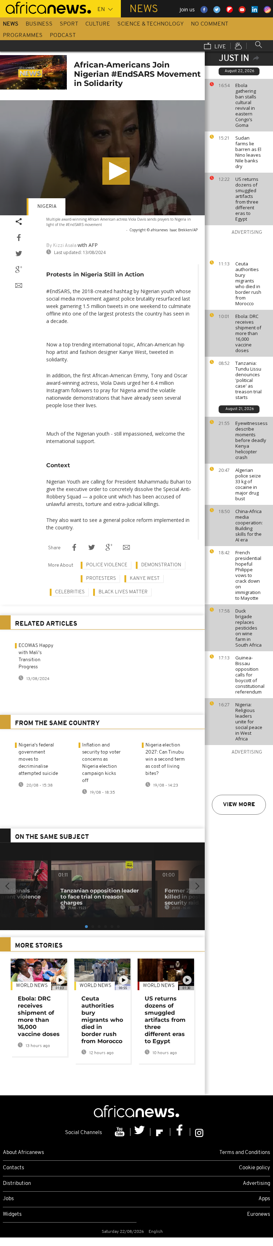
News (10, 24)
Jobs (8, 1199)
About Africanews (23, 1152)
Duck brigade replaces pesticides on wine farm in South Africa (248, 628)
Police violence (106, 565)
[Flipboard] (160, 1132)
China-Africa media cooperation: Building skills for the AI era (249, 525)
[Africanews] (45, 7)
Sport (69, 24)
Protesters (101, 578)
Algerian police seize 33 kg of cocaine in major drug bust (248, 484)
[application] (102, 157)
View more (239, 805)
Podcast (63, 35)
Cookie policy (254, 1168)
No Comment (209, 24)
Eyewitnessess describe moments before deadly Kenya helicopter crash (251, 440)
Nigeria (47, 206)
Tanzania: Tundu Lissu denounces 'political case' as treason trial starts (248, 380)
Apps (264, 1199)
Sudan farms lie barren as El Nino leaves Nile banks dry (248, 152)
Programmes (23, 35)
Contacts (13, 1168)
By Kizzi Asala (61, 245)
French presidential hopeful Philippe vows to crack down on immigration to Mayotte (248, 575)
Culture (97, 24)
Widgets (12, 1214)
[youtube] (120, 1132)
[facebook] (180, 1132)
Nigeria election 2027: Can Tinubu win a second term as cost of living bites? (165, 759)
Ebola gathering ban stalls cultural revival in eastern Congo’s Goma (245, 105)
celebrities (70, 592)
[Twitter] (140, 1132)
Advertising (256, 1183)
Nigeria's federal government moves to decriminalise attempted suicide (38, 759)
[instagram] (199, 1132)
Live (219, 47)
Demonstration (161, 565)
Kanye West (145, 578)
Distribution (17, 1183)
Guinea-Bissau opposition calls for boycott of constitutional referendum (249, 675)
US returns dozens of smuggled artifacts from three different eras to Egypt (246, 199)
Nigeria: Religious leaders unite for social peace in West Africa (248, 721)
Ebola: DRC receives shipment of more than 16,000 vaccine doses (248, 333)
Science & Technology (150, 24)
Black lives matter (123, 592)
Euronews (258, 1214)
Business (39, 24)
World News (32, 985)
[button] (116, 171)
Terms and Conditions (244, 1152)
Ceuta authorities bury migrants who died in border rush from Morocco (248, 283)
